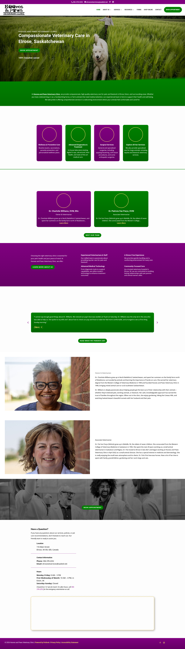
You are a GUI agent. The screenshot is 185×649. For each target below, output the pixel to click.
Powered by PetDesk (42, 642)
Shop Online (148, 10)
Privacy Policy (55, 642)
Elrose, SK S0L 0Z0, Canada (47, 550)
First (87, 538)
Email (88, 542)
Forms (139, 10)
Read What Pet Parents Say (92, 341)
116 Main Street (43, 547)
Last (120, 538)
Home (98, 10)
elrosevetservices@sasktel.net (54, 564)
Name (89, 532)
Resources (128, 10)
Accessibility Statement (69, 642)
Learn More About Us (43, 267)
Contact (158, 10)
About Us (106, 10)
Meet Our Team (92, 235)
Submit (90, 577)
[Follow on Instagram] (164, 642)
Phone (88, 550)
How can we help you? (95, 557)
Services (117, 10)
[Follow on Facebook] (160, 642)
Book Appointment (173, 10)
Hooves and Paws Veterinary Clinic (47, 94)
